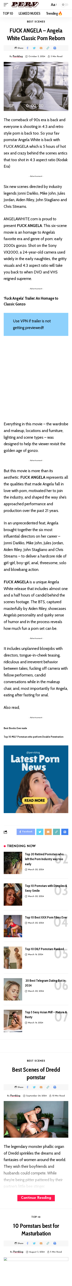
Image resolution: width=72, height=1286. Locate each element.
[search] (46, 5)
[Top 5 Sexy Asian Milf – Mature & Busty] (13, 1021)
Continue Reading (36, 1198)
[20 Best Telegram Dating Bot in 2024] (13, 989)
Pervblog (18, 56)
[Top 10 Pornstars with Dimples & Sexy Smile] (13, 894)
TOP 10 (36, 1217)
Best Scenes (36, 22)
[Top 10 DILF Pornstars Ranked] (13, 958)
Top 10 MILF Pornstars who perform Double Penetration (33, 736)
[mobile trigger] (7, 4)
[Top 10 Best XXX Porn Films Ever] (13, 926)
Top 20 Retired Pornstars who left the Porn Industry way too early (44, 859)
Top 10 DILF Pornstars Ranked (44, 949)
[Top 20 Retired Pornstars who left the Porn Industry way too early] (13, 863)
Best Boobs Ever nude (15, 728)
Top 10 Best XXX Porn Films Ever (46, 917)
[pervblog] (25, 4)
